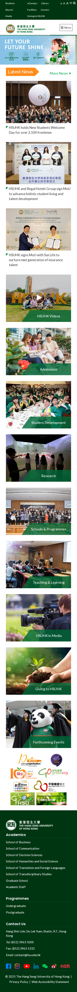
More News (59, 73)
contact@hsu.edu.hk (27, 955)
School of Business (18, 842)
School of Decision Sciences (24, 855)
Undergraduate (16, 906)
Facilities (32, 9)
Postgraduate (15, 912)
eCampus (32, 3)
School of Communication (22, 848)
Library (45, 3)
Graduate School (17, 880)
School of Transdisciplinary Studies (29, 874)
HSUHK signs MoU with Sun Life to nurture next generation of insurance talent (36, 260)
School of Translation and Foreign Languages (35, 868)
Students (10, 3)
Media (8, 16)
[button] (74, 3)
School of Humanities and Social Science (32, 861)
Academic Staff (16, 887)
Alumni (9, 9)
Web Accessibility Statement (50, 982)
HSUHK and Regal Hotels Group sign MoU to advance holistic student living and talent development (39, 194)
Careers (45, 9)
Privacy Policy (18, 982)
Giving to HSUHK (36, 16)
